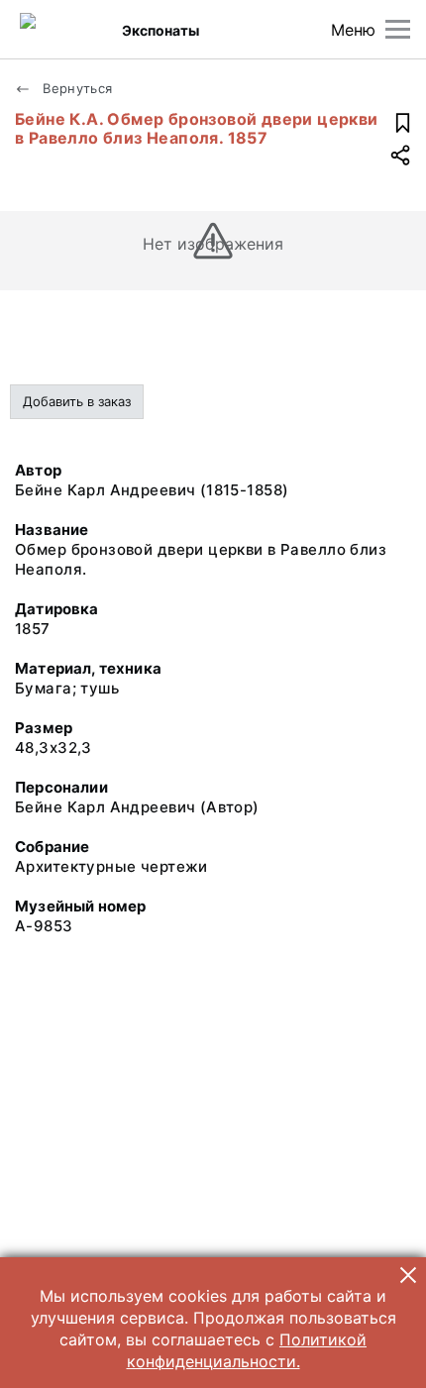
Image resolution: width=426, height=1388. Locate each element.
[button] (408, 1275)
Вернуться (76, 88)
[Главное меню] (397, 29)
